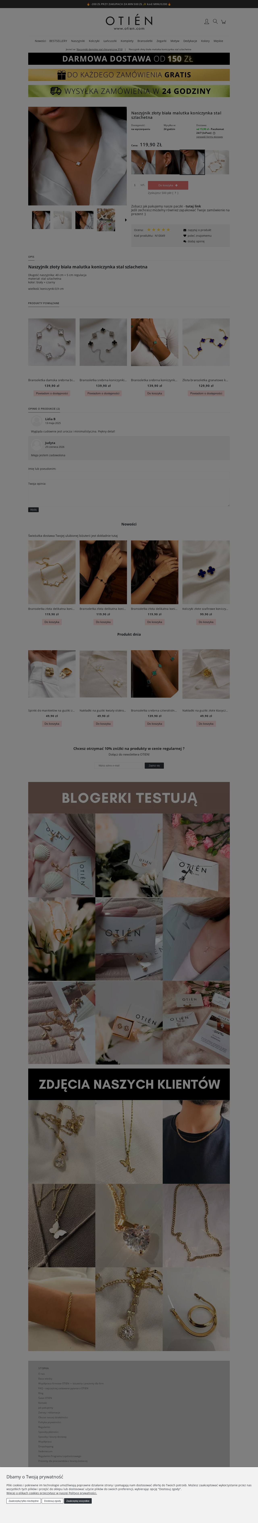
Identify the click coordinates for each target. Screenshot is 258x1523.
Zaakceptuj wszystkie (77, 1501)
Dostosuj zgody (52, 1501)
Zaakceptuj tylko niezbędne (24, 1501)
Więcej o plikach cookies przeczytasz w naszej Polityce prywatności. (51, 1493)
